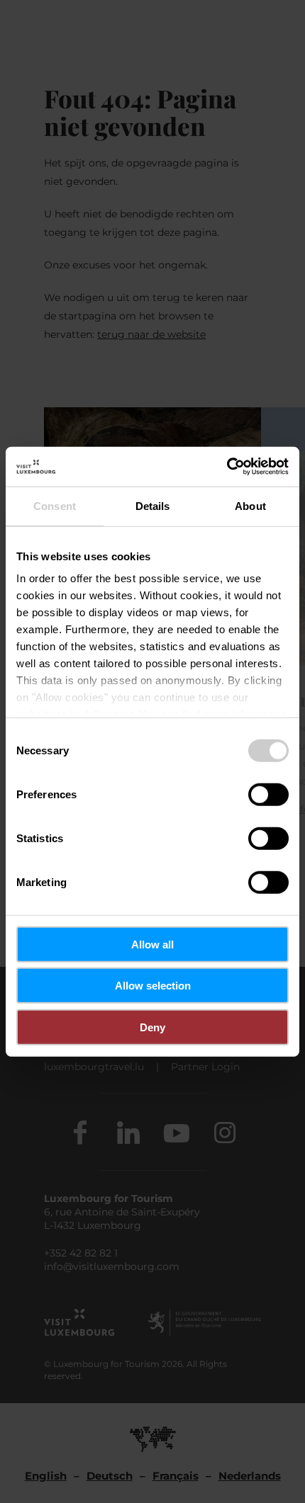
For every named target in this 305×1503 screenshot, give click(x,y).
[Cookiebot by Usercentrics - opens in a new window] (227, 467)
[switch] (268, 794)
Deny (152, 1027)
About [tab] (250, 505)
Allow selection (153, 986)
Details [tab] (152, 505)
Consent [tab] (54, 505)
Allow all (152, 944)
